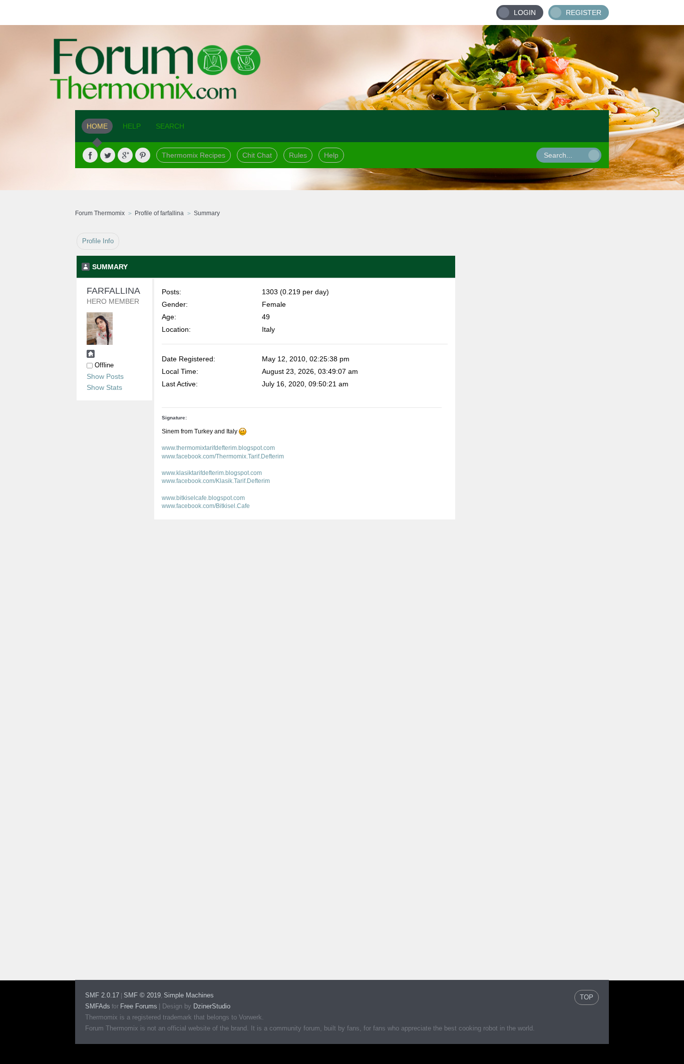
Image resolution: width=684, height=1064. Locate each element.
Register (583, 13)
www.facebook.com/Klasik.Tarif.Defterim (216, 480)
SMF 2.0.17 (102, 995)
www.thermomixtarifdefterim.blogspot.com (218, 447)
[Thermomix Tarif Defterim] (91, 355)
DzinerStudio (211, 1006)
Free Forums (138, 1006)
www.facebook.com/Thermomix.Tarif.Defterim (223, 456)
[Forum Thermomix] (342, 67)
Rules (298, 155)
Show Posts (105, 376)
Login (525, 13)
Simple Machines (189, 995)
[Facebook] (90, 155)
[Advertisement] (532, 383)
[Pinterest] (142, 155)
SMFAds (97, 1006)
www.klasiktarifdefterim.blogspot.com (212, 472)
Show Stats (104, 387)
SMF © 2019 (142, 995)
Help (331, 155)
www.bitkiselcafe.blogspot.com (203, 497)
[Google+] (125, 155)
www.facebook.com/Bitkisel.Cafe (206, 505)
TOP (586, 997)
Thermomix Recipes (193, 155)
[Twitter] (107, 155)
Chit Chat (257, 155)
